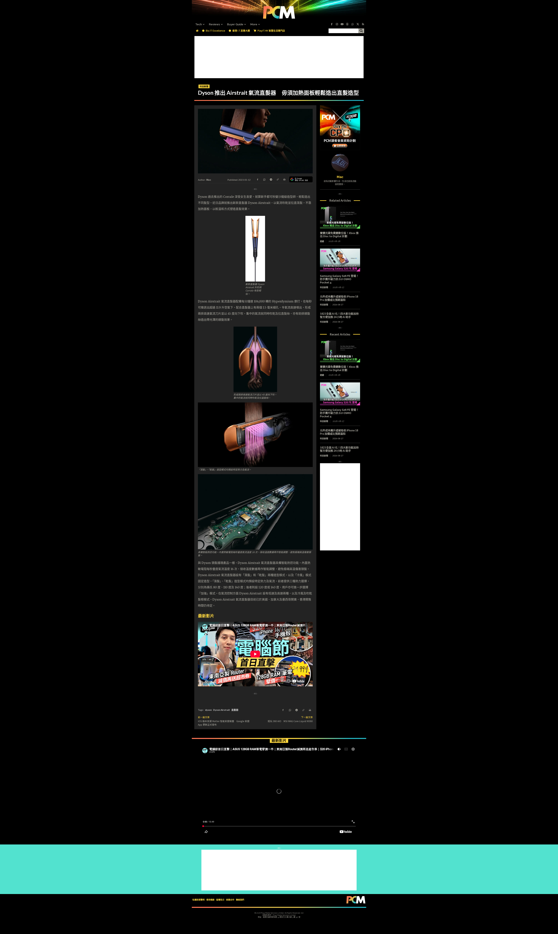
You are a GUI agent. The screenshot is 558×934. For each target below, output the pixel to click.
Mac (208, 179)
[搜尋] (361, 30)
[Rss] (363, 24)
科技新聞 (204, 86)
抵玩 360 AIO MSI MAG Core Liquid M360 (290, 721)
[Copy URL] (277, 179)
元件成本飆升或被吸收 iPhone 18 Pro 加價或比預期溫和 (339, 298)
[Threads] (347, 24)
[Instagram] (336, 24)
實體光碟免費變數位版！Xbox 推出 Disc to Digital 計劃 (339, 235)
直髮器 (234, 709)
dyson (208, 709)
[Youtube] (342, 24)
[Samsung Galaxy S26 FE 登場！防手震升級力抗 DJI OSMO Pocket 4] (340, 260)
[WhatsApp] (264, 179)
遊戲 (322, 241)
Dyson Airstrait (221, 709)
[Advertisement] (279, 56)
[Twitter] (357, 24)
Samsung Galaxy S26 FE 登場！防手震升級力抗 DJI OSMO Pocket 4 (339, 279)
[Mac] (340, 162)
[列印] (284, 179)
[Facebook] (331, 24)
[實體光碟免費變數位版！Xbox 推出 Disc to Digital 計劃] (340, 217)
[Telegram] (271, 179)
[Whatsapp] (352, 24)
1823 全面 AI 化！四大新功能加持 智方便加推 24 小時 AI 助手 (340, 315)
